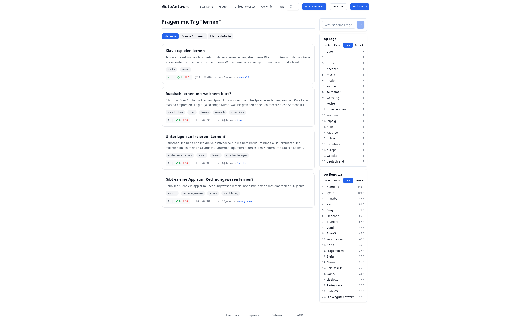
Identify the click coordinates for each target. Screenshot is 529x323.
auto (330, 51)
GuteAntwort (175, 6)
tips (329, 57)
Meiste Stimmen (193, 36)
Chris (330, 245)
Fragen (224, 6)
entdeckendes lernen (180, 155)
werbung (333, 98)
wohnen (332, 115)
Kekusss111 (335, 268)
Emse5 (331, 233)
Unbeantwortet (244, 6)
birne (240, 120)
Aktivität (266, 6)
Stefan (331, 256)
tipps (330, 63)
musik (331, 75)
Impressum (255, 315)
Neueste (170, 36)
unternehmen (336, 109)
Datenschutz (280, 315)
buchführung (230, 193)
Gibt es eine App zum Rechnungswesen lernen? (209, 179)
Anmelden (338, 6)
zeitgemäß (334, 92)
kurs (191, 112)
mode (331, 80)
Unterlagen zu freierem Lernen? (196, 136)
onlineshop (334, 138)
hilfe (330, 127)
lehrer (201, 155)
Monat (337, 44)
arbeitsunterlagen (236, 155)
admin (331, 227)
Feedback (232, 315)
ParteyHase (334, 285)
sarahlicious (335, 239)
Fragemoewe (335, 251)
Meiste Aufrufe (220, 36)
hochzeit (332, 69)
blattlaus (333, 187)
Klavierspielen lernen (185, 50)
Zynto (330, 193)
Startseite (206, 6)
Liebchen (333, 216)
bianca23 (243, 77)
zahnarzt (333, 86)
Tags (281, 6)
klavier (171, 69)
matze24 (332, 291)
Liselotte (332, 279)
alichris (332, 204)
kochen (332, 104)
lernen (185, 69)
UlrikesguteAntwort (340, 297)
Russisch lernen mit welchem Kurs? (198, 93)
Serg (330, 210)
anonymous (245, 201)
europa (332, 150)
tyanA (331, 274)
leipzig (331, 121)
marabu (332, 199)
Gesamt (359, 44)
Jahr (348, 44)
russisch (220, 112)
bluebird (333, 222)
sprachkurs (237, 112)
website (332, 156)
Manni (331, 262)
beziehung (334, 144)
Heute (327, 44)
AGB (300, 315)
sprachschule (175, 112)
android (172, 193)
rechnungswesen (193, 193)
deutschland (335, 161)
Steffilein (242, 163)
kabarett (332, 132)
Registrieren (360, 6)
